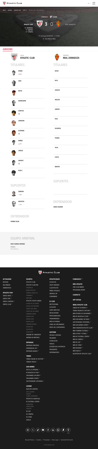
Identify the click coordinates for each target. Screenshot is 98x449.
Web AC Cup (76, 342)
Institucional (53, 304)
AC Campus (29, 414)
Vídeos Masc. (7, 295)
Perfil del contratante (57, 327)
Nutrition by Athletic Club (82, 353)
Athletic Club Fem (32, 285)
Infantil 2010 (30, 319)
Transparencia (54, 318)
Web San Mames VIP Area (81, 319)
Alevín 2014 (29, 329)
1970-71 (25, 10)
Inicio (4, 10)
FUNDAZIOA (77, 279)
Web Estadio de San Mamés (82, 313)
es (88, 3)
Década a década (55, 335)
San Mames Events (32, 378)
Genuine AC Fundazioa (33, 334)
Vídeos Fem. (7, 298)
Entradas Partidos (32, 345)
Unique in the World (80, 308)
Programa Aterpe (79, 290)
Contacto (76, 295)
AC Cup (28, 411)
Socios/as (52, 282)
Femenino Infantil (31, 324)
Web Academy (77, 348)
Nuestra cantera (32, 389)
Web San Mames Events (80, 325)
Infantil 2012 (30, 316)
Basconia (29, 298)
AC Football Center (32, 401)
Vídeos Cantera (8, 301)
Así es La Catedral (32, 369)
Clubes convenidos (32, 396)
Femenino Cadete (31, 314)
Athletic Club (17, 10)
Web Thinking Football (80, 331)
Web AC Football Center (81, 336)
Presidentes (53, 349)
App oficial (77, 300)
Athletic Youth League (33, 301)
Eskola (28, 420)
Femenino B (29, 287)
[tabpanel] (49, 155)
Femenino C (29, 295)
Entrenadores (54, 352)
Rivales (51, 344)
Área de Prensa (54, 321)
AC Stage (29, 417)
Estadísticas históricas (57, 346)
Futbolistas (53, 341)
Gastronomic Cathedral (34, 381)
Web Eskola (76, 351)
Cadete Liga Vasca (31, 308)
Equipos (10, 10)
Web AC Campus (78, 339)
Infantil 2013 (30, 321)
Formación (29, 404)
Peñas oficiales (54, 290)
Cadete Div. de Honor (32, 311)
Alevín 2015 (29, 332)
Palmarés (52, 338)
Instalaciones (54, 313)
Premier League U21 (32, 293)
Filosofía (52, 307)
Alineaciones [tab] (8, 49)
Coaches (28, 408)
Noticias (5, 282)
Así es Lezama (30, 392)
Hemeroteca (7, 288)
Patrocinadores (54, 316)
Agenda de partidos (33, 337)
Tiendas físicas (31, 362)
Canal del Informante (56, 324)
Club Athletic (53, 288)
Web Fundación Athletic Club (82, 328)
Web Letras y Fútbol (80, 333)
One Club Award (78, 287)
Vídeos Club (7, 304)
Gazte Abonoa (54, 285)
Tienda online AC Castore (34, 359)
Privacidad (46, 440)
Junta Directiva (54, 310)
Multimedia (6, 285)
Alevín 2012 (29, 326)
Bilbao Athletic (30, 290)
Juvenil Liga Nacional (32, 306)
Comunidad (53, 296)
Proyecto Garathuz (33, 398)
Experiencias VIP (31, 348)
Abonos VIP (53, 293)
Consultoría (30, 406)
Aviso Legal (55, 440)
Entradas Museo (32, 351)
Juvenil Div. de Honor (32, 303)
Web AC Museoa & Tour (80, 316)
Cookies (38, 440)
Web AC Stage (77, 345)
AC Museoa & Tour (32, 372)
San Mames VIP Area (33, 375)
